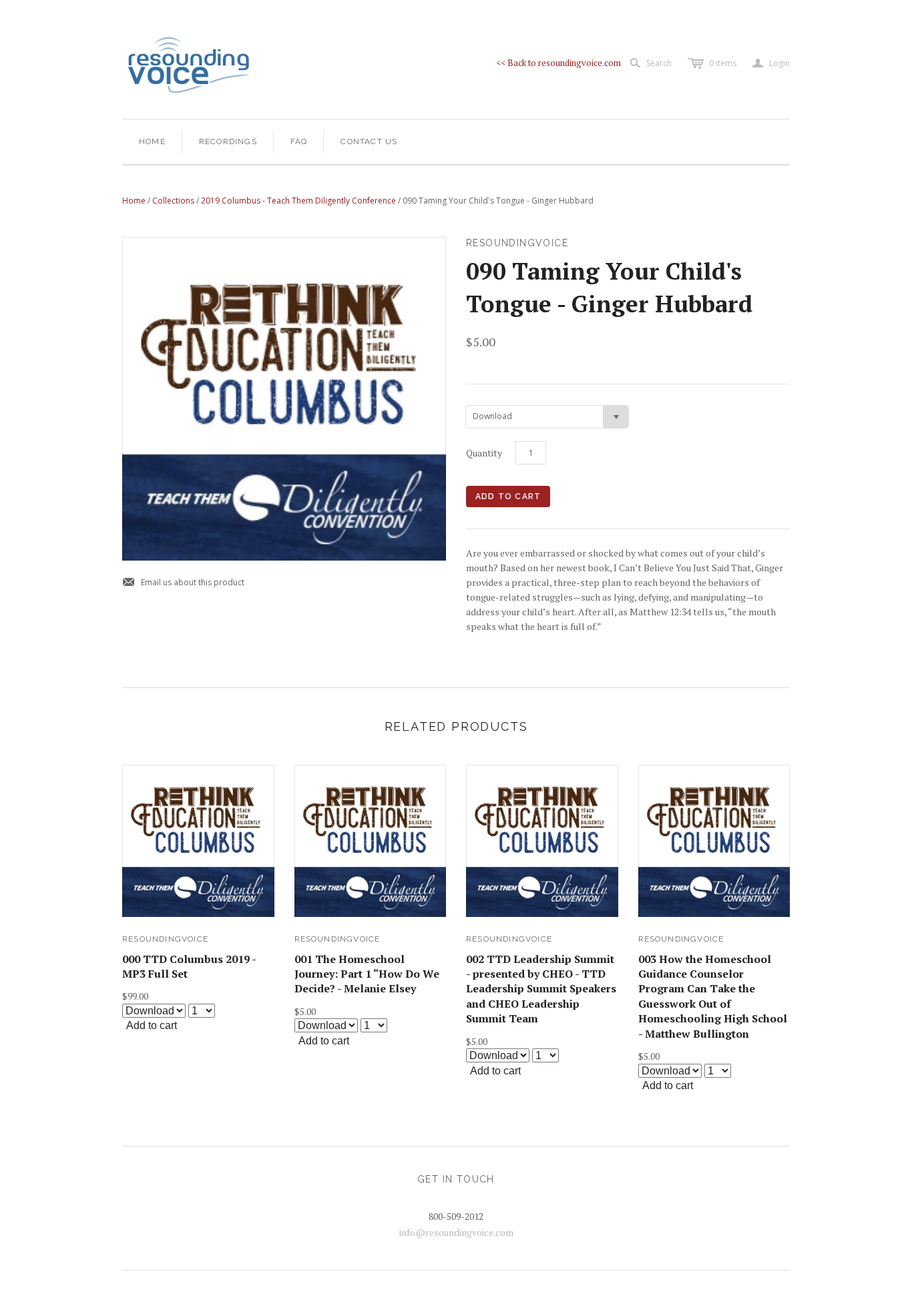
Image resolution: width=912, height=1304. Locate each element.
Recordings (228, 141)
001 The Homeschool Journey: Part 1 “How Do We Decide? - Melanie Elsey (366, 974)
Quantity (484, 452)
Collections (173, 200)
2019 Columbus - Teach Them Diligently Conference (298, 200)
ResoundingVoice (165, 939)
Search (659, 63)
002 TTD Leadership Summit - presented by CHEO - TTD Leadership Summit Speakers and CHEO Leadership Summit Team (541, 989)
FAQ (299, 141)
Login (771, 63)
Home (152, 141)
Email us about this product (183, 583)
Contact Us (368, 141)
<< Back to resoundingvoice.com (558, 63)
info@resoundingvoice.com (456, 1232)
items (722, 63)
